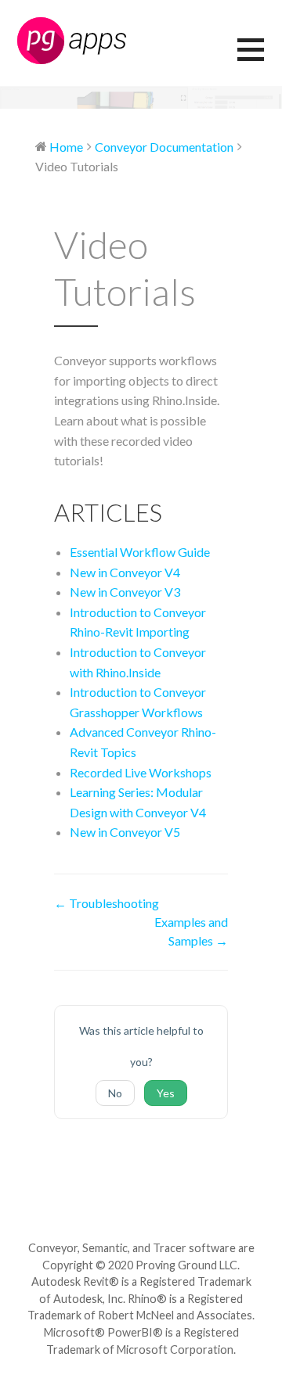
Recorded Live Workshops (141, 772)
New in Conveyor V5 (125, 831)
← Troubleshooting (106, 902)
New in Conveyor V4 (125, 572)
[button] (259, 59)
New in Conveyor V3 (125, 591)
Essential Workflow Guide (140, 551)
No (115, 1093)
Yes (166, 1093)
